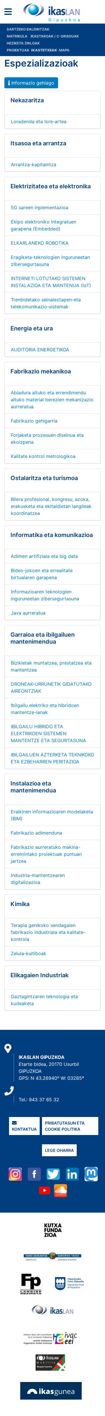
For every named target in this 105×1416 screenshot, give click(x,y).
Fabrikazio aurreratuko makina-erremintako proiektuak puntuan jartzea (46, 854)
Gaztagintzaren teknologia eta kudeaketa (44, 999)
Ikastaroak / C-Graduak (55, 36)
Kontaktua (24, 1129)
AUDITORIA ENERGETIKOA (40, 349)
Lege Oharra (59, 1150)
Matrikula (17, 36)
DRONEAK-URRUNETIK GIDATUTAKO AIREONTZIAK (51, 687)
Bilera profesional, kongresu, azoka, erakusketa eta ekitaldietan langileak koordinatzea (51, 506)
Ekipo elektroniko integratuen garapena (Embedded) (43, 225)
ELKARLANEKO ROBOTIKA (40, 243)
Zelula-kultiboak (28, 953)
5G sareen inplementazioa (39, 207)
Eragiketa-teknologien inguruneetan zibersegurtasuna (50, 260)
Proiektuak (18, 50)
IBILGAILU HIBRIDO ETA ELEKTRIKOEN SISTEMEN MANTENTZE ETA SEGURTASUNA (48, 733)
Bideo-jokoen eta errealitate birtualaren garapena (42, 574)
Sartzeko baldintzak (28, 29)
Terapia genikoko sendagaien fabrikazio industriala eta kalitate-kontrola (48, 932)
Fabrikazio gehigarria (34, 421)
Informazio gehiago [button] (32, 83)
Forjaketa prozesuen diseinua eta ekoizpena (47, 438)
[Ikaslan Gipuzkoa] (52, 12)
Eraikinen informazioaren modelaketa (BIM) (52, 815)
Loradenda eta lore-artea (38, 121)
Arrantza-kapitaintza (33, 164)
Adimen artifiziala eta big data (44, 556)
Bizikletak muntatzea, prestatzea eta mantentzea (51, 666)
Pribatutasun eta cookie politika (65, 1126)
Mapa (64, 50)
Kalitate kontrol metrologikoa (43, 456)
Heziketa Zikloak (23, 43)
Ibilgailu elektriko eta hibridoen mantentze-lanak (45, 708)
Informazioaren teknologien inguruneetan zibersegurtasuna (45, 595)
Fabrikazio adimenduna (36, 833)
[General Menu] (9, 12)
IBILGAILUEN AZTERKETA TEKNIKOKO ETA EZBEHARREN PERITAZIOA (52, 758)
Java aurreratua (28, 613)
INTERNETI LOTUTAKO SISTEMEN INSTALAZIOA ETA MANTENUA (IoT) (51, 281)
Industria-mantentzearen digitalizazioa (38, 878)
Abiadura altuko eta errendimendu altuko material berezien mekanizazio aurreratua (52, 399)
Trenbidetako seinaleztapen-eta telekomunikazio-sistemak (46, 303)
